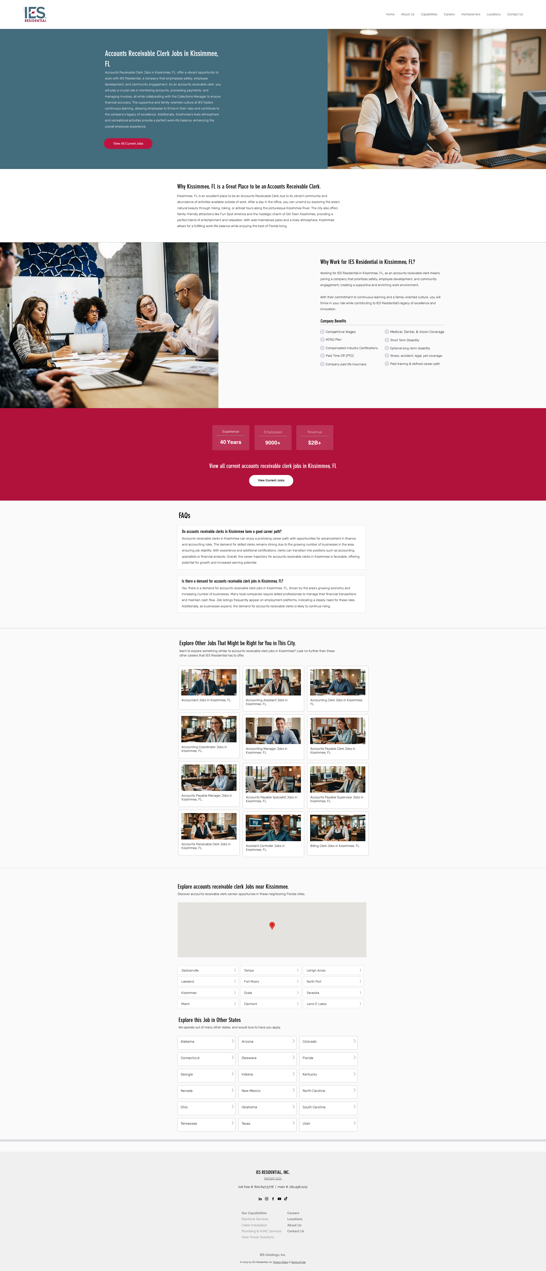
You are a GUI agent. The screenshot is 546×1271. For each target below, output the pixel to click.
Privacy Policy (280, 1262)
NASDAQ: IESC (273, 1178)
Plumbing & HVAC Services (261, 1231)
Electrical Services (255, 1219)
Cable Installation (254, 1225)
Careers (293, 1213)
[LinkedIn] (260, 1199)
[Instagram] (266, 1199)
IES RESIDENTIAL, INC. (273, 1172)
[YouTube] (279, 1199)
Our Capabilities (254, 1213)
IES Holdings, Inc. (273, 1255)
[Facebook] (273, 1199)
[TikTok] (286, 1199)
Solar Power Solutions (258, 1237)
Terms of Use (298, 1262)
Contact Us (295, 1231)
